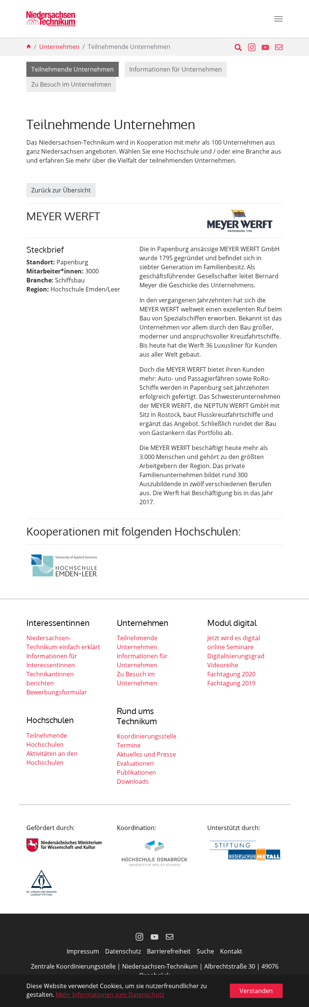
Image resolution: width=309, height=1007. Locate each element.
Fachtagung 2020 (231, 674)
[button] (248, 47)
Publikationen (136, 772)
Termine (129, 745)
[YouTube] (154, 936)
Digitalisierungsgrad (236, 656)
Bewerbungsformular (56, 692)
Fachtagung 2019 (231, 683)
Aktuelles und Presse (146, 754)
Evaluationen (135, 763)
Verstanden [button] (256, 991)
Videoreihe (222, 665)
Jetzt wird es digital (233, 638)
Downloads (133, 781)
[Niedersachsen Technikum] (50, 19)
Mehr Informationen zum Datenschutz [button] (110, 994)
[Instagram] (139, 936)
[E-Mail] (169, 936)
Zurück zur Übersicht (61, 190)
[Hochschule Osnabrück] (154, 853)
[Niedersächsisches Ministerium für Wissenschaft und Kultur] (64, 845)
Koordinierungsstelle (146, 736)
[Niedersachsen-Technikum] (28, 46)
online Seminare (230, 647)
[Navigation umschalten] (278, 18)
